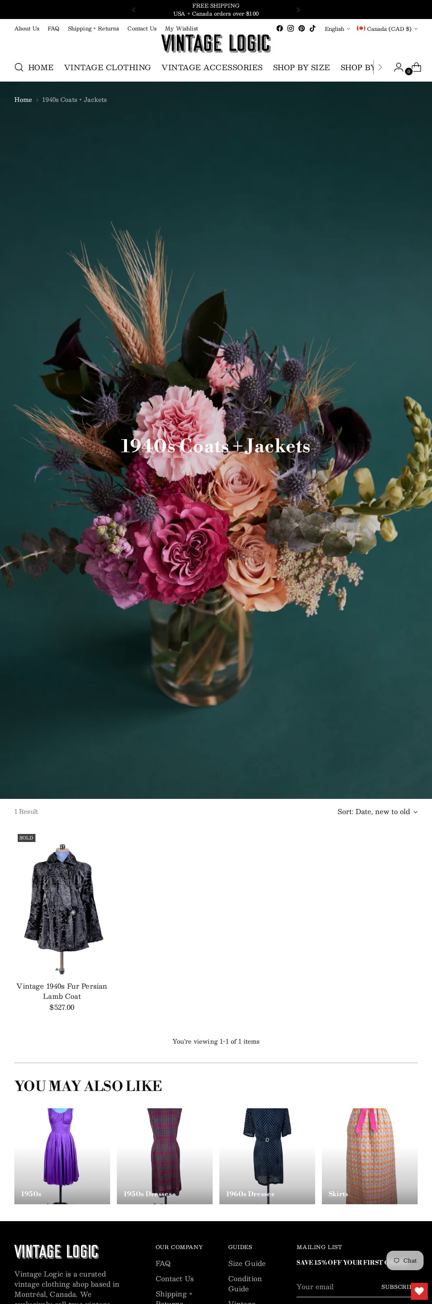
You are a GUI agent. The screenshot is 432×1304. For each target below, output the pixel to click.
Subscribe (399, 1286)
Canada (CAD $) (389, 28)
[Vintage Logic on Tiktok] (312, 28)
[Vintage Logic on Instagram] (290, 28)
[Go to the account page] (395, 67)
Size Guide (247, 1263)
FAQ (163, 1263)
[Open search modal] (19, 67)
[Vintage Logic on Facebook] (280, 28)
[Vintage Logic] (216, 43)
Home (23, 99)
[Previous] (133, 9)
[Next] (298, 9)
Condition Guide (245, 1283)
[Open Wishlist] (419, 1291)
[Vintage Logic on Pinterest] (301, 28)
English (334, 28)
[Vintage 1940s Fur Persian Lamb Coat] (62, 902)
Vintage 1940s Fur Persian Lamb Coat (61, 991)
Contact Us (175, 1278)
